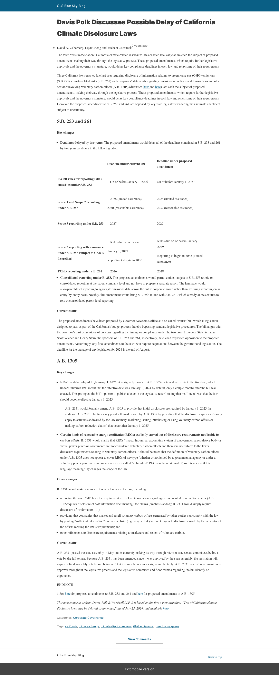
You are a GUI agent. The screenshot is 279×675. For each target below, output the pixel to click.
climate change (89, 626)
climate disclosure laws (116, 626)
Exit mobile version (139, 669)
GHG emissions (143, 626)
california (71, 626)
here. (166, 608)
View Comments (139, 639)
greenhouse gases (167, 626)
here (146, 87)
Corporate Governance (88, 617)
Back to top (215, 657)
